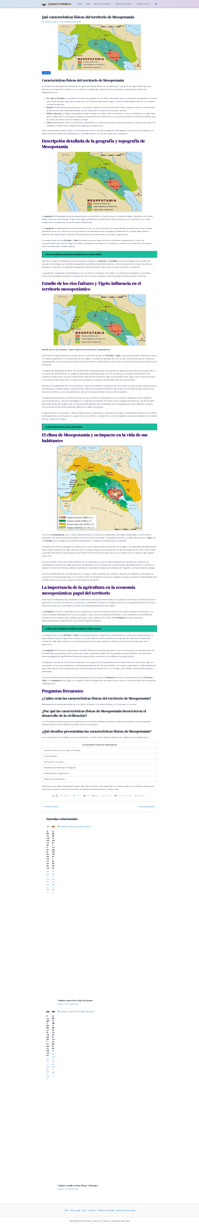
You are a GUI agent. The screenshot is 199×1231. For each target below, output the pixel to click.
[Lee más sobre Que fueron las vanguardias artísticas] (53, 826)
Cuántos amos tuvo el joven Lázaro (75, 1000)
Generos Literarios (59, 4)
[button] (156, 4)
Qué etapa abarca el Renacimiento (53, 1033)
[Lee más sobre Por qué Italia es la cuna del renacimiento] (48, 1011)
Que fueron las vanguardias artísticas (53, 850)
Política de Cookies (106, 1210)
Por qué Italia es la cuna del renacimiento (48, 1035)
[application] (111, 3)
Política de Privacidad (125, 1210)
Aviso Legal (75, 1210)
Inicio (66, 1210)
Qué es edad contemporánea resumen (48, 850)
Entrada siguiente (148, 807)
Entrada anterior (50, 807)
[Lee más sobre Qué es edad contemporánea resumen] (48, 826)
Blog (84, 1210)
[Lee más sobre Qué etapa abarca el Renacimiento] (53, 1011)
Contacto (92, 1210)
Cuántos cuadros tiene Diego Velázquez (78, 1185)
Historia (46, 73)
